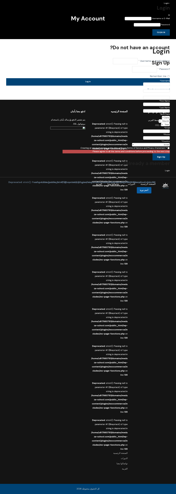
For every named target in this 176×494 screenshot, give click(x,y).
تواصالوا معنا (113, 184)
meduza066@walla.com (46, 90)
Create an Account (161, 55)
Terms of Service (135, 148)
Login (167, 170)
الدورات (131, 184)
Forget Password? (161, 40)
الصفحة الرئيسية (148, 184)
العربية (99, 184)
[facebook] (33, 90)
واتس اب (30, 87)
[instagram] (28, 90)
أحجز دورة (144, 190)
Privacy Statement (157, 148)
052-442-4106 (46, 87)
